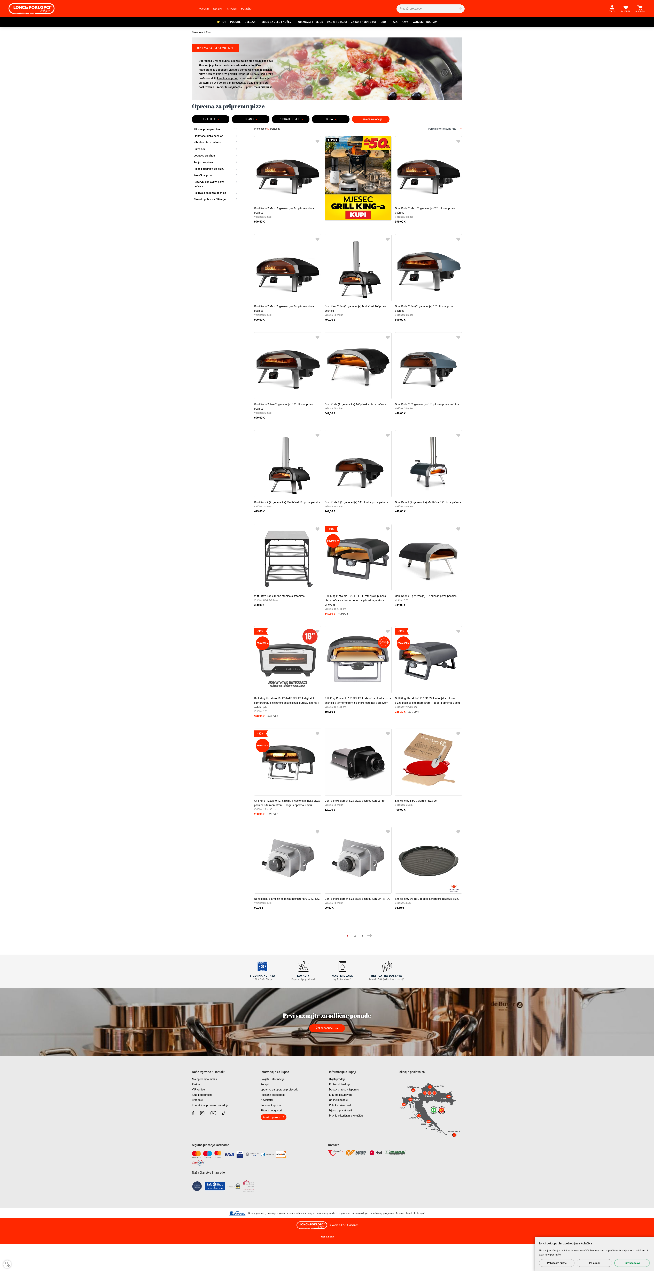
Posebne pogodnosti (273, 1094)
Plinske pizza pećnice (215, 129)
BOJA (329, 119)
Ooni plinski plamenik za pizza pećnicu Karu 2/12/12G (287, 898)
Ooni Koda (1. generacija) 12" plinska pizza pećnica (426, 596)
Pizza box (215, 149)
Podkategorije (289, 119)
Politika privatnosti (340, 1105)
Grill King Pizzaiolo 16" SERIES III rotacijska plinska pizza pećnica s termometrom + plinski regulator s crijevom (355, 600)
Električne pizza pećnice (215, 136)
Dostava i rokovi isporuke (344, 1089)
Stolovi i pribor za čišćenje (215, 199)
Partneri (196, 1084)
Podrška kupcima (271, 1105)
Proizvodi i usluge (339, 1084)
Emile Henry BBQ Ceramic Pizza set (416, 800)
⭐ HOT (221, 22)
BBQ (383, 22)
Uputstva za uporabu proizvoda (279, 1089)
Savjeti (232, 8)
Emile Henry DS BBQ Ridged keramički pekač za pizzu (427, 898)
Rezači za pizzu (215, 175)
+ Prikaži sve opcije (370, 119)
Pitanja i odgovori (271, 1110)
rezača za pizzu (243, 82)
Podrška (246, 8)
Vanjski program (425, 22)
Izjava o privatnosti (340, 1110)
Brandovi (197, 1100)
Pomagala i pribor (310, 22)
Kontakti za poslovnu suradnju (210, 1105)
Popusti (204, 8)
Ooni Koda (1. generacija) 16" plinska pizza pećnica (355, 404)
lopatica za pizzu (227, 78)
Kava (405, 22)
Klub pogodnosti (202, 1094)
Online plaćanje (338, 1100)
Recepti (218, 8)
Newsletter (267, 1100)
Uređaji (250, 22)
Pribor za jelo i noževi (276, 22)
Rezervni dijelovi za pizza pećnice (215, 184)
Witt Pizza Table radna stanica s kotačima (279, 596)
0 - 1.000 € (209, 119)
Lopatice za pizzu (215, 155)
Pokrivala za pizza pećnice (215, 192)
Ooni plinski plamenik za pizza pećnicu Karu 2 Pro (355, 800)
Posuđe (235, 22)
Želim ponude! (324, 1028)
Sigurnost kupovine (340, 1094)
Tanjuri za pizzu (215, 162)
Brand (249, 119)
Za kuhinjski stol (364, 22)
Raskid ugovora (271, 1117)
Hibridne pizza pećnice (215, 142)
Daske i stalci (337, 22)
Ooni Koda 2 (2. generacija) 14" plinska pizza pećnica (427, 404)
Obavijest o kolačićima (632, 1250)
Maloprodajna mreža (204, 1079)
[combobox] (445, 129)
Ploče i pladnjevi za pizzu (215, 168)
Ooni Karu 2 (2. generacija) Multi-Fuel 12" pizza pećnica (287, 502)
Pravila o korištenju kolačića (346, 1115)
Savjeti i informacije (272, 1079)
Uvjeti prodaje (337, 1079)
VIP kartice (198, 1089)
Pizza (394, 22)
